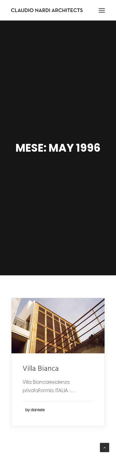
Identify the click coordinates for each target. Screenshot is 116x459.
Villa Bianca (41, 369)
